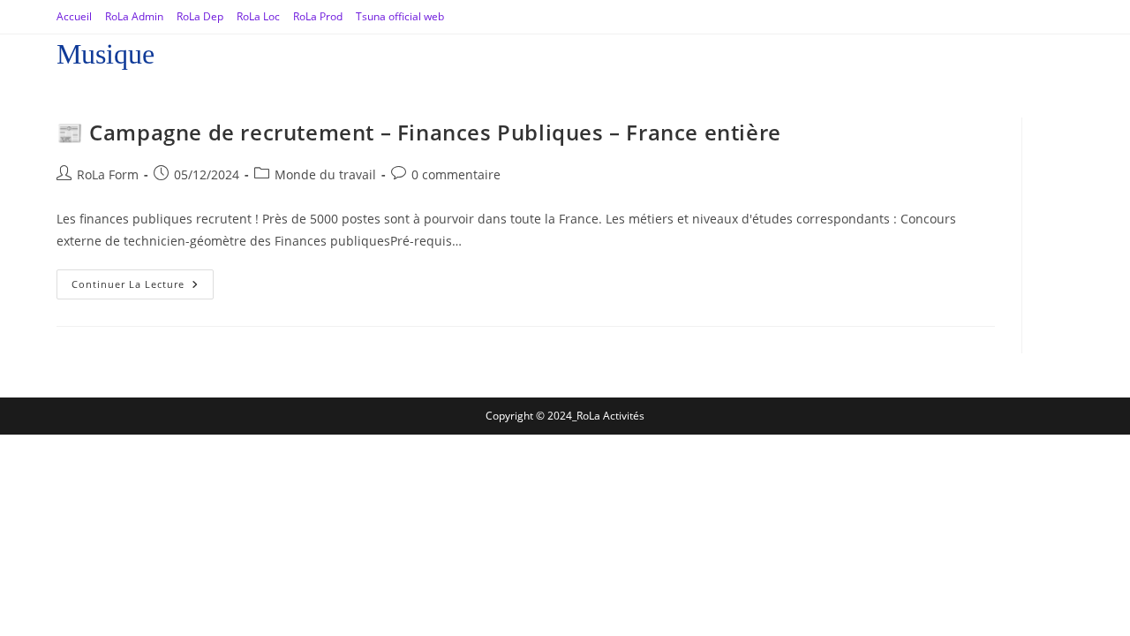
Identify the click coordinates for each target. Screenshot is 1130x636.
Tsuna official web (400, 16)
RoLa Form (108, 174)
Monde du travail (325, 174)
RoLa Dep (200, 16)
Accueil (74, 16)
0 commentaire (456, 174)
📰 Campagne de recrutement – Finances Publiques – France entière (418, 132)
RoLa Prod (318, 16)
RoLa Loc (258, 16)
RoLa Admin (134, 16)
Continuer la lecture (143, 280)
